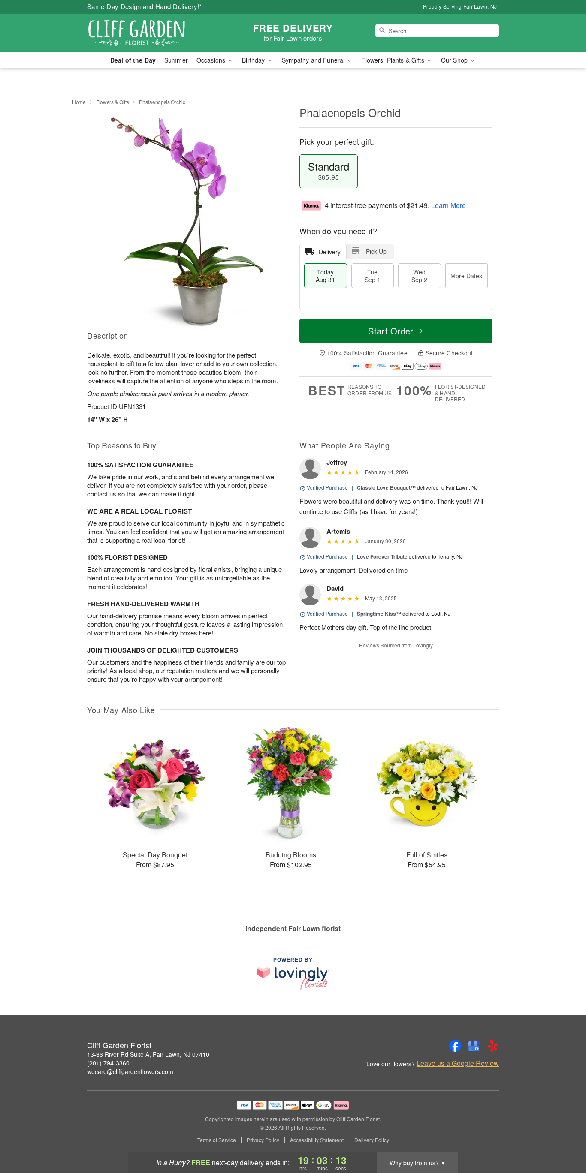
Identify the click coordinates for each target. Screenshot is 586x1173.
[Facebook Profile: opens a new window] (455, 1046)
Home (79, 101)
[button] (563, 1136)
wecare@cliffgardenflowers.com (130, 1071)
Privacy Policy (263, 1140)
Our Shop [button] (455, 60)
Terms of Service (216, 1140)
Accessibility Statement (317, 1140)
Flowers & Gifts (112, 101)
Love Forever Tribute (382, 556)
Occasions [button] (211, 60)
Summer (176, 60)
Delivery (330, 251)
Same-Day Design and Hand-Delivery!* (144, 6)
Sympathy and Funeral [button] (314, 60)
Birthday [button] (254, 60)
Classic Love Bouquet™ (386, 487)
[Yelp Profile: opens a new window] (493, 1046)
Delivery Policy (371, 1140)
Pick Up (376, 251)
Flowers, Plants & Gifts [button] (393, 60)
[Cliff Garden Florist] (149, 33)
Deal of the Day (133, 60)
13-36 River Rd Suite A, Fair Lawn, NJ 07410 (148, 1054)
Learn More (448, 205)
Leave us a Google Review (458, 1063)
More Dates (466, 275)
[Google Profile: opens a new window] (474, 1046)
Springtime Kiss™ (379, 613)
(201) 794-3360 (108, 1063)
